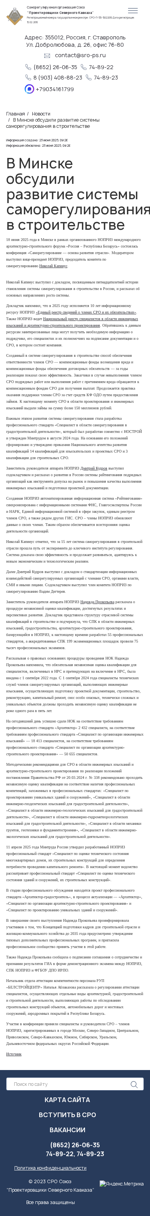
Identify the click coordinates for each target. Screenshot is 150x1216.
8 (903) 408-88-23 (58, 77)
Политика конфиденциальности (50, 1168)
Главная (15, 113)
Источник (14, 1054)
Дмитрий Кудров (93, 468)
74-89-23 (106, 77)
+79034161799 (55, 89)
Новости (41, 113)
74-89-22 (101, 67)
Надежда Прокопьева (97, 602)
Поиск (134, 1084)
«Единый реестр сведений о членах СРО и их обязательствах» (86, 312)
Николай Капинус (53, 266)
